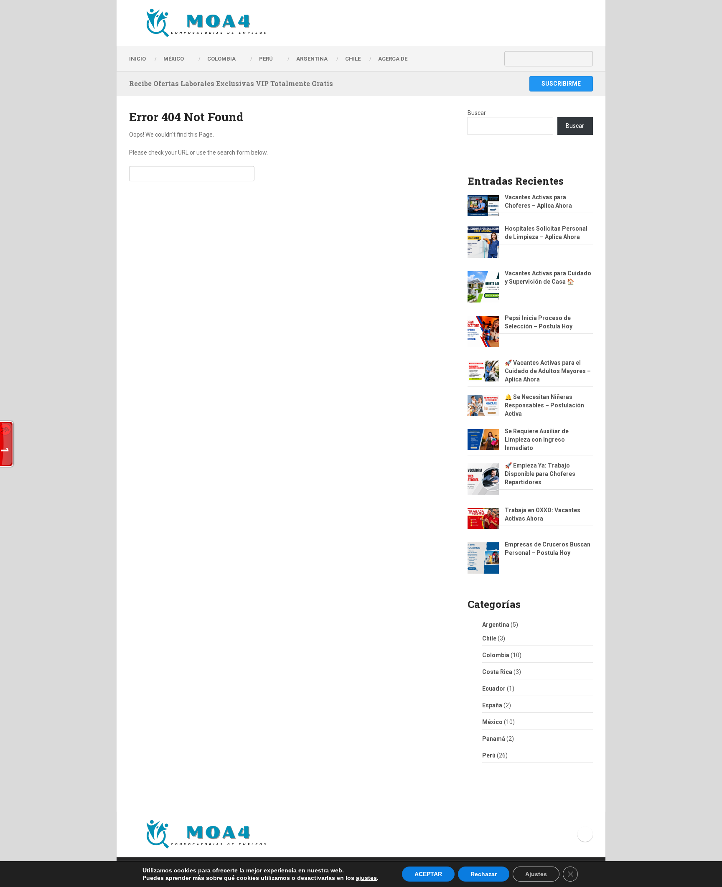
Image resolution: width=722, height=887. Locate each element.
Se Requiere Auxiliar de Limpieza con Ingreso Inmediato (537, 439)
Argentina (495, 624)
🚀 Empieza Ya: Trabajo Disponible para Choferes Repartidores (540, 473)
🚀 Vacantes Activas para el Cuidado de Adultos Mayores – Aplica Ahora (548, 371)
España (492, 705)
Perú (489, 755)
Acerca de (392, 59)
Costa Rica (497, 671)
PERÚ (266, 59)
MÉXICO (173, 59)
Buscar (477, 112)
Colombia (221, 59)
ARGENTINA (312, 59)
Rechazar (483, 874)
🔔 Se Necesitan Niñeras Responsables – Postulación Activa (544, 405)
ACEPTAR (428, 874)
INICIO (137, 59)
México (492, 722)
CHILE (353, 59)
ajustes (366, 877)
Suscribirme (561, 83)
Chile (489, 638)
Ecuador (494, 688)
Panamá (493, 738)
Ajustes (536, 874)
